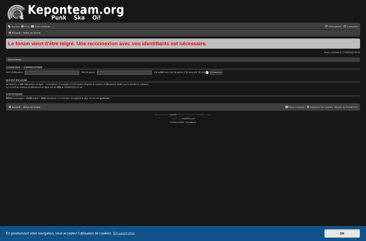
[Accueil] (65, 12)
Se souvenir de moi (195, 72)
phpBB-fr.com (188, 118)
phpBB (173, 114)
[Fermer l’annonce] (356, 42)
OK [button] (342, 233)
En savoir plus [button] (124, 233)
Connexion (13, 67)
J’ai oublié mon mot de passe (168, 72)
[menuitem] (13, 26)
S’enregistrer (33, 67)
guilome (104, 98)
